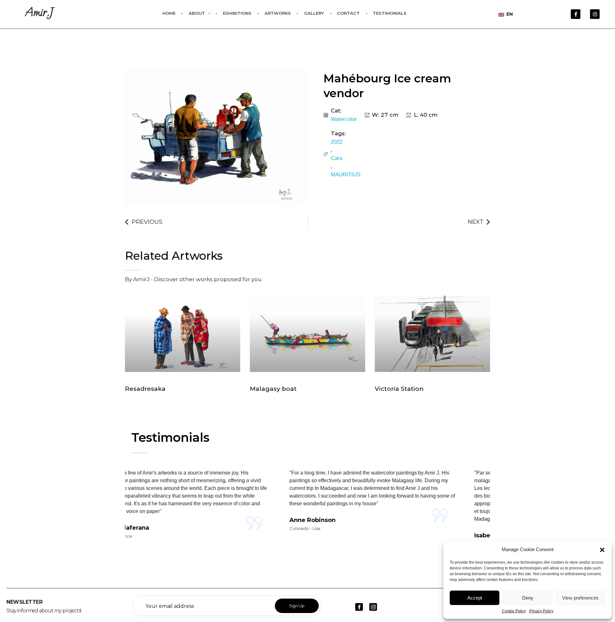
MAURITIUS (345, 175)
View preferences (580, 598)
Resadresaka (145, 388)
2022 (336, 142)
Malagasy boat (273, 388)
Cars (336, 158)
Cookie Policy (514, 611)
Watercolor (344, 119)
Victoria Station (399, 388)
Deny (527, 598)
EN (509, 14)
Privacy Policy (541, 611)
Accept (474, 598)
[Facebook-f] (575, 14)
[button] (602, 549)
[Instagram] (595, 14)
